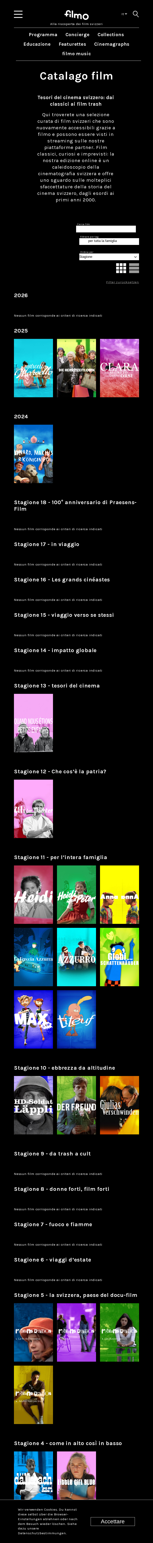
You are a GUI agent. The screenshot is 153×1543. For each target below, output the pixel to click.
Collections (111, 34)
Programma (43, 34)
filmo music (76, 53)
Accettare (113, 1521)
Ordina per (86, 252)
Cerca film (83, 224)
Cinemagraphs (112, 44)
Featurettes (72, 44)
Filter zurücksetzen (122, 282)
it (123, 14)
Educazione (37, 44)
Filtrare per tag (89, 236)
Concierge (78, 34)
